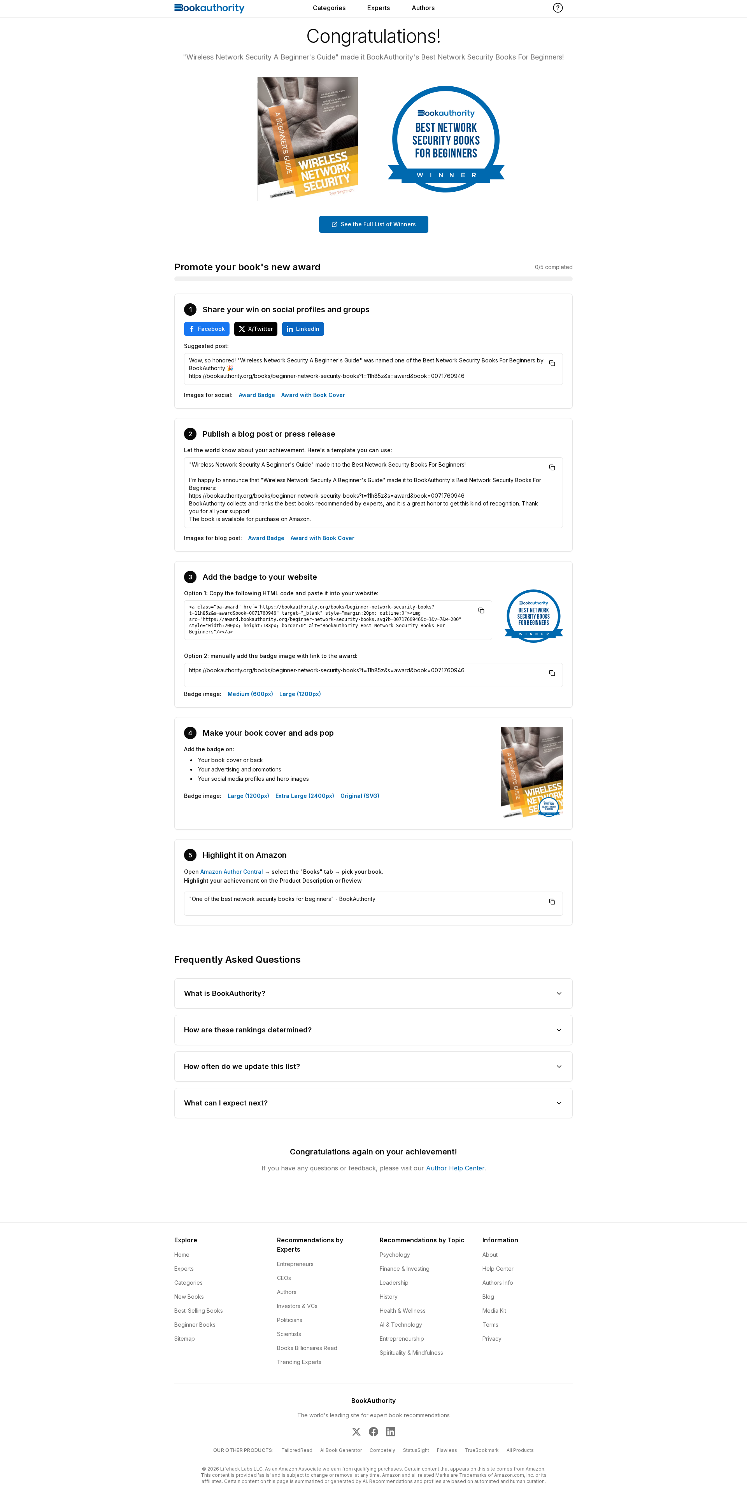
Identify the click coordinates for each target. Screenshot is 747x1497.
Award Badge (257, 395)
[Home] (209, 8)
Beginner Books (195, 1324)
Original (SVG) (359, 795)
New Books (189, 1296)
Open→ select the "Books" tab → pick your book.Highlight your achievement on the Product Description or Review (283, 876)
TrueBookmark (482, 1450)
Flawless (447, 1450)
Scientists (289, 1334)
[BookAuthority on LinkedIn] (390, 1431)
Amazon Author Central (231, 871)
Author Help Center (455, 1168)
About (490, 1254)
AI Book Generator (341, 1450)
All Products (520, 1450)
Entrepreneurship (402, 1338)
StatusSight (416, 1450)
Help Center (498, 1268)
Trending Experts (299, 1362)
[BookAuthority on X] (356, 1431)
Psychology (395, 1254)
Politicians (289, 1320)
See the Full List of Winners (378, 224)
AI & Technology (401, 1324)
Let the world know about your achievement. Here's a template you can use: (288, 450)
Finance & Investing (405, 1268)
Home (181, 1254)
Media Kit (494, 1310)
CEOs (284, 1278)
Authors (423, 8)
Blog (488, 1296)
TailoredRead (296, 1450)
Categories (329, 8)
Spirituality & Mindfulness (411, 1352)
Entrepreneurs (295, 1264)
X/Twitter (260, 328)
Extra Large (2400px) (304, 795)
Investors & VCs (297, 1306)
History (389, 1296)
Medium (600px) (250, 694)
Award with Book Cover (313, 395)
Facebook (211, 328)
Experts (378, 8)
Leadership (394, 1282)
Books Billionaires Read (307, 1348)
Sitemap (184, 1338)
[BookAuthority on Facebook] (373, 1431)
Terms (490, 1324)
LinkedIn (307, 328)
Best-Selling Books (198, 1310)
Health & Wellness (403, 1310)
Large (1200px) (300, 694)
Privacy (492, 1338)
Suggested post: (206, 346)
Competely (382, 1450)
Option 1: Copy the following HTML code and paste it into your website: (281, 593)
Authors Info (497, 1282)
